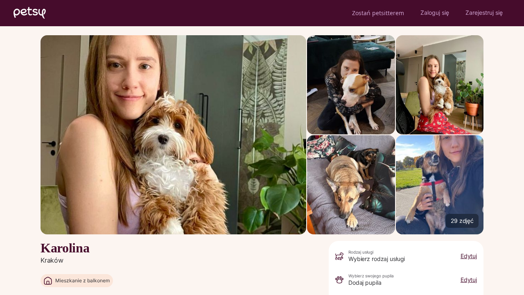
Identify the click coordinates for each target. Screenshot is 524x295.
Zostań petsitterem (378, 13)
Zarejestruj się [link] (484, 12)
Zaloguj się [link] (434, 12)
